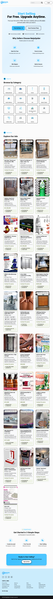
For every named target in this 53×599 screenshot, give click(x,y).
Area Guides (28, 586)
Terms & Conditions (5, 584)
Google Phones (17, 587)
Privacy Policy (4, 583)
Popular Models (17, 586)
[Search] (42, 2)
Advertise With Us (42, 586)
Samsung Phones (29, 587)
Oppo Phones (41, 587)
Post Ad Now (17, 28)
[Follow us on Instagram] (6, 577)
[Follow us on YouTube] (12, 577)
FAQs (27, 583)
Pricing (15, 584)
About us (16, 583)
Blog (39, 583)
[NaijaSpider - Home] (6, 573)
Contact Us (28, 584)
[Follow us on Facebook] (3, 577)
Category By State (42, 584)
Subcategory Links (5, 586)
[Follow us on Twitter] (9, 577)
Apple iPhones (4, 587)
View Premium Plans (33, 28)
